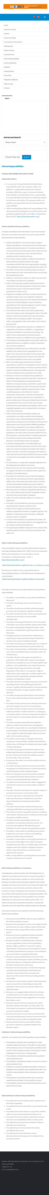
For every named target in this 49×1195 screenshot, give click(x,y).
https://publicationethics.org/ (28, 217)
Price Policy (7, 75)
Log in (6, 25)
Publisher (7, 67)
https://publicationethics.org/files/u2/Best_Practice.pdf (23, 579)
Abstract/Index (9, 55)
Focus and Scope (10, 38)
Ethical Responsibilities (11, 59)
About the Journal (10, 29)
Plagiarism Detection (11, 80)
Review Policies (9, 50)
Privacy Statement (10, 63)
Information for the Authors (13, 42)
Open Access (8, 84)
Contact (7, 88)
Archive (6, 34)
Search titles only (13, 157)
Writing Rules (8, 46)
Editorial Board (9, 71)
